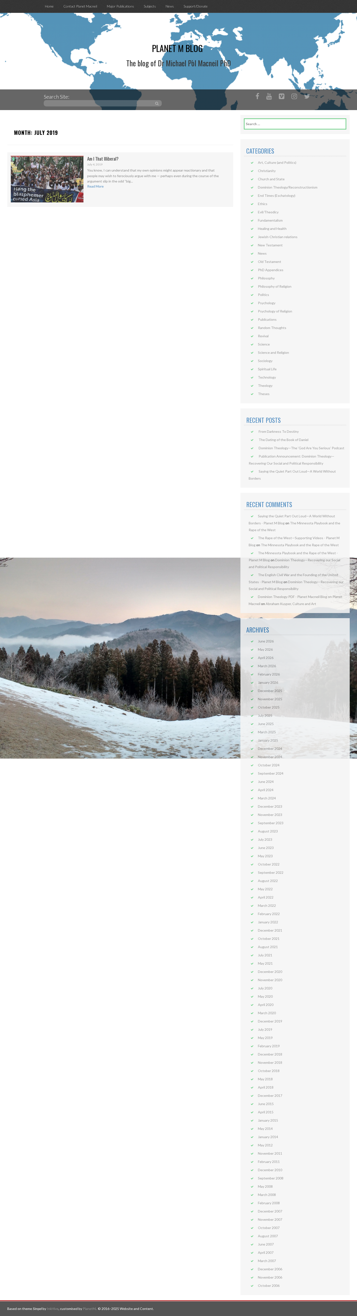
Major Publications (120, 6)
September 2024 (270, 773)
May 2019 (265, 1038)
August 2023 (268, 831)
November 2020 (270, 980)
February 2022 (269, 914)
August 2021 (268, 947)
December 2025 (270, 691)
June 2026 (266, 641)
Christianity (267, 171)
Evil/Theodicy (268, 212)
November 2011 (270, 1153)
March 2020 (267, 1013)
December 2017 (270, 1095)
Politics (263, 295)
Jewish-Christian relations (278, 237)
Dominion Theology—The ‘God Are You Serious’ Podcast (301, 448)
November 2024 (270, 757)
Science (264, 344)
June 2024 (266, 781)
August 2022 (268, 881)
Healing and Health (272, 228)
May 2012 (265, 1145)
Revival (263, 336)
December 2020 (270, 972)
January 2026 (268, 682)
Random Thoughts (272, 328)
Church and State (271, 179)
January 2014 (268, 1137)
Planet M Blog (177, 48)
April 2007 (265, 1252)
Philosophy (266, 278)
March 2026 (267, 666)
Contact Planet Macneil (80, 6)
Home (49, 6)
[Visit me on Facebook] (257, 97)
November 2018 (270, 1062)
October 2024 (269, 765)
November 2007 (270, 1219)
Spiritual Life (267, 369)
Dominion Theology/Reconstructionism (287, 187)
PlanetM (89, 1309)
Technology (267, 377)
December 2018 (270, 1054)
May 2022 (265, 889)
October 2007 (269, 1228)
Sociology (265, 361)
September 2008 (270, 1178)
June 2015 (266, 1104)
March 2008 (267, 1195)
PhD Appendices (270, 270)
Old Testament (269, 262)
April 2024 (265, 790)
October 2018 (269, 1071)
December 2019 (270, 1021)
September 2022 (270, 872)
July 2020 (265, 988)
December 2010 (270, 1170)
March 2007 (267, 1261)
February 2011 (269, 1162)
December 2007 (270, 1211)
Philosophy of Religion (274, 286)
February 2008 (269, 1203)
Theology (265, 385)
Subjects (150, 6)
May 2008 (265, 1186)
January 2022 (268, 922)
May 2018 (265, 1079)
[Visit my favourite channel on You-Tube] (269, 97)
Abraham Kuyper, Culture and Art (291, 604)
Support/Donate (196, 6)
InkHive (53, 1309)
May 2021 (265, 963)
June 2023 (266, 848)
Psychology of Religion (275, 311)
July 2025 (265, 715)
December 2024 (270, 748)
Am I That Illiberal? (103, 158)
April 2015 (265, 1112)
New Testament (270, 245)
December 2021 (270, 930)
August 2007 (268, 1236)
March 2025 (267, 732)
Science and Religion (273, 352)
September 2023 (270, 823)
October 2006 (269, 1285)
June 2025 (266, 724)
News (170, 6)
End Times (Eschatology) (276, 195)
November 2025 (270, 699)
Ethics (262, 204)
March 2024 (267, 798)
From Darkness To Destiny (279, 431)
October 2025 (269, 707)
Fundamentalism (270, 220)
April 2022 (265, 897)
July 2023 (265, 839)
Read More (95, 186)
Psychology (266, 303)
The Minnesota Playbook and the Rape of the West (300, 545)
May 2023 (265, 856)
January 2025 (268, 740)
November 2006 (270, 1277)
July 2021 (265, 955)
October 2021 (269, 938)
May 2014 (265, 1128)
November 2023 (270, 815)
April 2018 (265, 1087)
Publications (267, 319)
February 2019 (269, 1046)
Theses (264, 394)
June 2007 (266, 1244)
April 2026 (265, 658)
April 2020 (265, 1005)
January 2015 (268, 1120)
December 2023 (270, 806)
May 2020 (265, 996)
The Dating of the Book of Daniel (283, 440)
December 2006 (270, 1269)
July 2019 (265, 1029)
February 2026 (269, 674)
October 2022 (269, 864)
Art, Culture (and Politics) (277, 162)
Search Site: (56, 97)
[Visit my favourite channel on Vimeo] (282, 97)
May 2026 (265, 649)
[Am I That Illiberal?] (47, 179)
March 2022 (267, 905)
